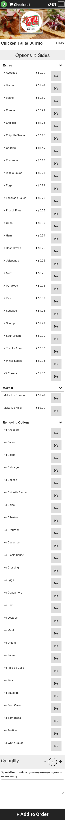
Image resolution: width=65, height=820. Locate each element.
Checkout (21, 5)
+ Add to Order (32, 814)
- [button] (45, 761)
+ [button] (60, 761)
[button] (56, 76)
